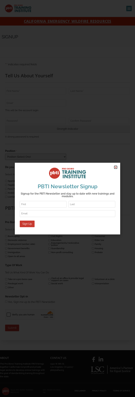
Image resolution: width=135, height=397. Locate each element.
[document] (67, 198)
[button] (115, 167)
